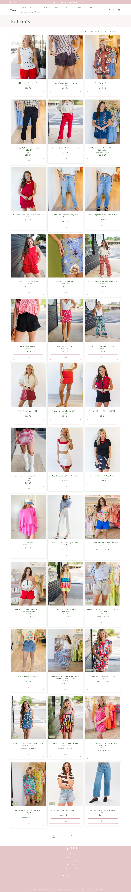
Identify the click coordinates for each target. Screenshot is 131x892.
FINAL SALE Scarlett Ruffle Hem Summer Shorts (28, 610)
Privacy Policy (71, 865)
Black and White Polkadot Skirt (102, 476)
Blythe (36, 889)
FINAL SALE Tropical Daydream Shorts (28, 811)
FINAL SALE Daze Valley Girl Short (65, 810)
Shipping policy (97, 889)
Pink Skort (28, 543)
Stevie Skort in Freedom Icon (103, 676)
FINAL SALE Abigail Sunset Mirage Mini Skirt (103, 744)
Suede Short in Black (28, 346)
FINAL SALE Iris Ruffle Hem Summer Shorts (102, 544)
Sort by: (84, 31)
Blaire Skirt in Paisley (65, 346)
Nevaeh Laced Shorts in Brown (65, 83)
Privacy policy (71, 889)
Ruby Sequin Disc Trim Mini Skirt (65, 476)
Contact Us (70, 853)
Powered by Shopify (46, 889)
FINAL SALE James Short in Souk (65, 743)
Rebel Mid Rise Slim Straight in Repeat (65, 216)
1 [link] (53, 836)
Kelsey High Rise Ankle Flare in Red (65, 148)
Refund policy (59, 889)
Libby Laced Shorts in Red (28, 83)
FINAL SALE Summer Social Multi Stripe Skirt (65, 610)
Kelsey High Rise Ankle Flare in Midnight (28, 149)
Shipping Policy (72, 861)
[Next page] (77, 835)
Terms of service (83, 889)
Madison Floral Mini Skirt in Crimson (28, 215)
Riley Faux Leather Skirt (28, 411)
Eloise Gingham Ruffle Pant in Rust (102, 281)
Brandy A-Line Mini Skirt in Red (65, 411)
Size (28, 94)
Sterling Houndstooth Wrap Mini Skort (28, 477)
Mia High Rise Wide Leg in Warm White (65, 544)
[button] (46, 7)
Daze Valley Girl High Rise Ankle (102, 810)
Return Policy (71, 857)
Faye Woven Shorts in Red (28, 281)
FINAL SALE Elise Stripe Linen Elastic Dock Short (102, 610)
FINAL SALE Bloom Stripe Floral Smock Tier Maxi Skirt (65, 677)
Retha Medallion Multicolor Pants (102, 346)
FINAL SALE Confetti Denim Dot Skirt (28, 743)
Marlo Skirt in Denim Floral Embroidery (102, 149)
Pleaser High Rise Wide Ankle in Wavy (102, 215)
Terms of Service (73, 868)
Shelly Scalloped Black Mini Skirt (102, 411)
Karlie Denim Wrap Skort (28, 676)
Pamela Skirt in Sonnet (65, 281)
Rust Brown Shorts (102, 83)
